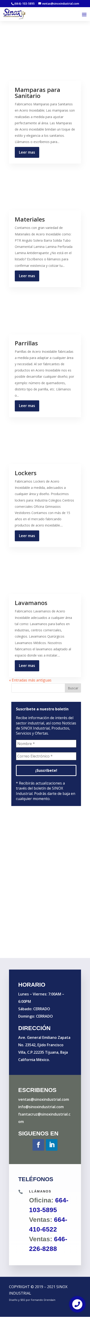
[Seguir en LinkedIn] (51, 1145)
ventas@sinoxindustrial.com (43, 1099)
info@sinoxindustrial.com (41, 1106)
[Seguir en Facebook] (38, 1145)
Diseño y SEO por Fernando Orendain (32, 1300)
